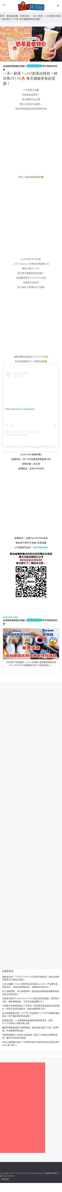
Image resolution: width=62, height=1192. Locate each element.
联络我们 (5, 1179)
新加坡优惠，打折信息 (18, 16)
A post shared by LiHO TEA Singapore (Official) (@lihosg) (33, 446)
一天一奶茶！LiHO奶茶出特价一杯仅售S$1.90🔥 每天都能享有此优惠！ (30, 78)
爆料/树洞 (13, 617)
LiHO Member (40, 547)
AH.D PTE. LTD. (22, 1173)
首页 (2, 16)
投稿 (5, 617)
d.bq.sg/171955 (34, 66)
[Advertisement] (31, 143)
